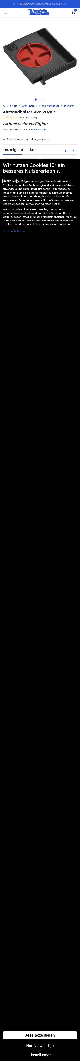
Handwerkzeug (49, 105)
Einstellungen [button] (40, 1055)
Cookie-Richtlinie (14, 231)
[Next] (73, 150)
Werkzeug (28, 105)
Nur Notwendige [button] (40, 1046)
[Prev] (65, 150)
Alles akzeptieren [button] (40, 1035)
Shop (13, 105)
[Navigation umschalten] (5, 12)
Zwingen (68, 105)
